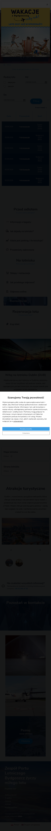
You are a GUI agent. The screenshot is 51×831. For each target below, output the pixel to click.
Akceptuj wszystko (26, 429)
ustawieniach (18, 421)
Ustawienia (26, 433)
